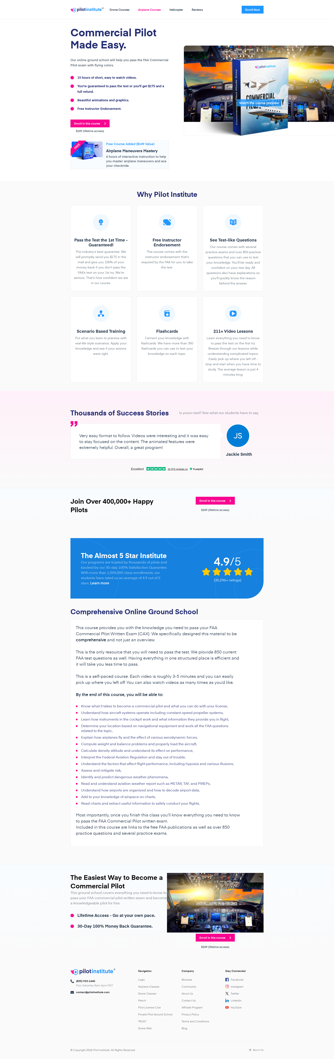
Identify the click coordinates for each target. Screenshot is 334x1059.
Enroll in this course (87, 123)
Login (141, 979)
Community (189, 986)
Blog (184, 1028)
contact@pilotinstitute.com (93, 992)
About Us (187, 993)
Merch (142, 1000)
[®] (86, 10)
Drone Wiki (145, 1028)
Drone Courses (119, 9)
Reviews (197, 9)
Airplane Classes (148, 986)
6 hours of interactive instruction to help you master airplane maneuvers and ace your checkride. (136, 161)
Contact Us (189, 1000)
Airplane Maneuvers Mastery (132, 151)
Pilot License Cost (149, 1007)
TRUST (142, 1021)
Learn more (99, 582)
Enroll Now (252, 9)
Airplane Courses (149, 9)
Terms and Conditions (195, 1021)
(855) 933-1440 (85, 981)
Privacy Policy (190, 1014)
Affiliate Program (192, 1007)
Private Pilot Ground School (155, 1014)
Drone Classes (147, 993)
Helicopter (176, 9)
